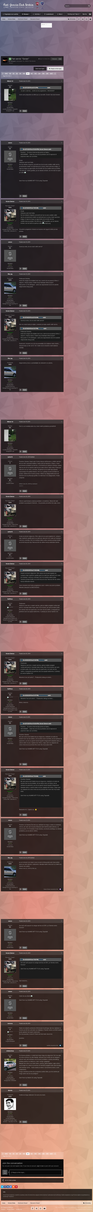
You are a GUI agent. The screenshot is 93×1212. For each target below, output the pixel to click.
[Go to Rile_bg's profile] (10, 288)
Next (51, 73)
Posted (24, 81)
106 (47, 73)
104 (60, 58)
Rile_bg (10, 274)
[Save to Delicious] (10, 1187)
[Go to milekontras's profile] (10, 1065)
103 (35, 73)
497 (10, 224)
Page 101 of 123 (7, 76)
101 (28, 73)
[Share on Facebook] (5, 1187)
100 (24, 73)
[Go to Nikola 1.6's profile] (10, 95)
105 (43, 73)
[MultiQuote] (20, 111)
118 (11, 166)
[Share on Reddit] (13, 1187)
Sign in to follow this (45, 58)
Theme (3, 1209)
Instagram (86, 19)
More (60, 14)
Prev (6, 73)
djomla (10, 1090)
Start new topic (40, 68)
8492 (10, 1113)
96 (10, 73)
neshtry (49, 1045)
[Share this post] (61, 81)
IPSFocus (10, 1207)
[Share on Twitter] (2, 1187)
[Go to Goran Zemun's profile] (10, 215)
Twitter (82, 19)
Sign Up (85, 14)
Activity (37, 14)
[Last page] (55, 73)
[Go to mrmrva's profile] (10, 1032)
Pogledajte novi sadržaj (11, 14)
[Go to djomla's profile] (10, 1104)
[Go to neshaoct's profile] (5, 60)
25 (10, 611)
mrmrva (10, 1023)
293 (10, 104)
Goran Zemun (43, 87)
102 (32, 73)
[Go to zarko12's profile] (10, 471)
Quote (24, 111)
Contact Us (19, 1209)
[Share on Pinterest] (16, 1187)
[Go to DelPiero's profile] (10, 607)
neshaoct (13, 61)
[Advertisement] (46, 41)
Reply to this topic (56, 68)
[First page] (3, 73)
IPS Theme (3, 1207)
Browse (26, 14)
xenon (10, 142)
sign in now (40, 1166)
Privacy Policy (10, 1209)
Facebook (79, 19)
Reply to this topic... (18, 1172)
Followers (54, 59)
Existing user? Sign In (74, 14)
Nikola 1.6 (10, 81)
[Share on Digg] (8, 1187)
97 (13, 73)
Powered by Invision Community (84, 1209)
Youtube (90, 19)
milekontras (10, 1051)
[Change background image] (90, 14)
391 (10, 297)
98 (17, 73)
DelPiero (10, 599)
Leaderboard (49, 14)
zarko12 (10, 457)
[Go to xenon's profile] (10, 156)
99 (20, 73)
